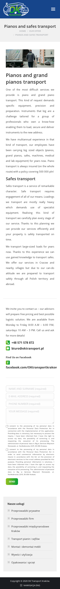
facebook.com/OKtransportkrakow (32, 367)
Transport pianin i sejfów (25, 538)
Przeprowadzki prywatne (25, 510)
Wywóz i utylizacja (21, 554)
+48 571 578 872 (23, 343)
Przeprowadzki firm (22, 518)
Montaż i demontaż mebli (26, 546)
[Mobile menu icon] (53, 9)
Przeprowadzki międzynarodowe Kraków (30, 529)
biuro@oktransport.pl (28, 348)
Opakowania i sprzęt (23, 562)
